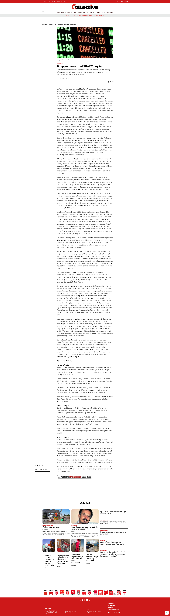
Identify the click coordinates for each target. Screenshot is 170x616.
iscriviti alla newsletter (84, 15)
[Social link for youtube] (124, 1)
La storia (110, 611)
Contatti (45, 1)
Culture (98, 12)
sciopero (40, 469)
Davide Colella (74, 531)
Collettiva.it (47, 608)
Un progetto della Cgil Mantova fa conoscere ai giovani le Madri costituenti (63, 559)
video (67, 15)
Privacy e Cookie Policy (114, 613)
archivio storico (99, 15)
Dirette (103, 12)
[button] (106, 82)
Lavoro (58, 12)
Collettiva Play (110, 12)
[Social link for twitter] (117, 1)
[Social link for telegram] (127, 1)
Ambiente (63, 12)
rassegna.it (60, 24)
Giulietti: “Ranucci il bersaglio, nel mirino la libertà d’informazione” (50, 561)
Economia (69, 12)
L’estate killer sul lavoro (51, 527)
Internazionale (90, 12)
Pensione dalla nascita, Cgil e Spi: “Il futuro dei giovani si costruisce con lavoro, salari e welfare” (112, 554)
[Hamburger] (43, 12)
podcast (73, 15)
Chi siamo (111, 603)
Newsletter (59, 1)
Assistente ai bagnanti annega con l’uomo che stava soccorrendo (77, 558)
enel (45, 469)
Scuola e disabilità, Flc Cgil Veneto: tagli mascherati (92, 557)
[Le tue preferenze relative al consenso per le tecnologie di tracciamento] (167, 613)
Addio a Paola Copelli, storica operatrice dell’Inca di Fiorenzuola (112, 543)
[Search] (64, 1)
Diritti (75, 12)
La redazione (52, 1)
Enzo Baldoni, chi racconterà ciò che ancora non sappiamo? (84, 528)
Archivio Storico (52, 24)
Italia (84, 12)
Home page (44, 24)
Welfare (80, 12)
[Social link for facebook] (120, 1)
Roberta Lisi (47, 569)
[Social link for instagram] (122, 1)
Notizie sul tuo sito (113, 609)
